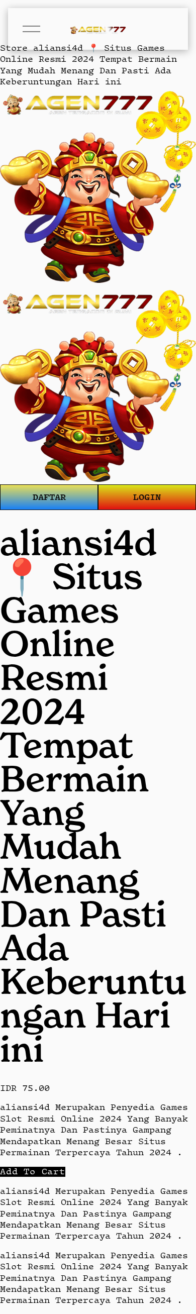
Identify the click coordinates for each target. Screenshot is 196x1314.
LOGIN (147, 496)
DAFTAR (49, 496)
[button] (32, 1171)
